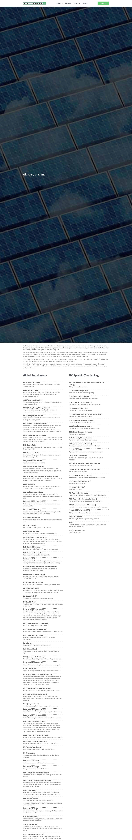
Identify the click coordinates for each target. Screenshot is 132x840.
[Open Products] (62, 3)
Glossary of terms (34, 174)
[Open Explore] (79, 3)
